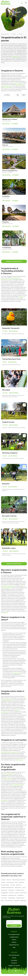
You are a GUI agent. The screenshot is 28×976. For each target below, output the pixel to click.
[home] (5, 3)
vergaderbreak (16, 56)
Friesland (14, 34)
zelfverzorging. (19, 759)
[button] (25, 2)
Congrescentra (5, 800)
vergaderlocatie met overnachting (10, 752)
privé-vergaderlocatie (9, 773)
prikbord (15, 83)
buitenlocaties (16, 673)
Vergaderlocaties (5, 34)
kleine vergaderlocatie (9, 586)
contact (6, 87)
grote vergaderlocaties (17, 784)
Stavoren (21, 34)
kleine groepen (7, 778)
